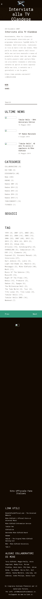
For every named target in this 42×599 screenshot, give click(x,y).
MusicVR (11, 275)
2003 (9, 235)
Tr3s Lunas (12, 292)
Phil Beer (26, 567)
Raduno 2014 (9, 187)
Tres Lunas (27, 292)
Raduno (9, 283)
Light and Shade (14, 264)
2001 (18, 233)
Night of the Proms (16, 278)
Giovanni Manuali (26, 255)
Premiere (22, 280)
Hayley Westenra (18, 573)
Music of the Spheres (17, 272)
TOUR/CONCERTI (10, 201)
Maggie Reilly (23, 561)
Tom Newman (15, 570)
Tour (28, 289)
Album (19, 244)
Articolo (11, 247)
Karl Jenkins (12, 261)
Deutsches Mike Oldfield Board (16, 532)
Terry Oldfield (10, 561)
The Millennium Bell (16, 286)
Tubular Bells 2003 (16, 297)
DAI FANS (8, 170)
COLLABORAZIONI (11, 166)
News (6, 85)
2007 (19, 238)
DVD (9, 252)
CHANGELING (11, 250)
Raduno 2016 (9, 194)
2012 (29, 238)
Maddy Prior (18, 564)
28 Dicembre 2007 (12, 29)
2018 (9, 244)
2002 (29, 233)
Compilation (27, 250)
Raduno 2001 (9, 184)
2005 (29, 235)
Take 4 (7, 547)
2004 (18, 235)
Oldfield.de (9, 529)
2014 (18, 241)
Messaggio (11, 266)
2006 (9, 238)
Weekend (10, 300)
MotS (9, 269)
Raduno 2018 (9, 198)
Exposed (10, 255)
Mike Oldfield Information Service (18, 523)
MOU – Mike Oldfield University (17, 544)
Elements (20, 252)
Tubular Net (9, 526)
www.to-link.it (27, 594)
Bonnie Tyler (30, 575)
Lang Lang (29, 573)
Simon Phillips (18, 575)
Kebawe (7, 535)
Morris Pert (25, 570)
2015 (28, 241)
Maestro (30, 264)
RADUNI (7, 180)
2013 (9, 241)
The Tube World (13, 289)
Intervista (12, 258)
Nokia (9, 280)
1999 (9, 233)
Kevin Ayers (17, 567)
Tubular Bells (14, 295)
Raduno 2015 (9, 191)
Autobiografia (27, 247)
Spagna (20, 283)
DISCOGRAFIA (10, 173)
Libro (26, 261)
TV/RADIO (8, 205)
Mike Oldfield (27, 266)
